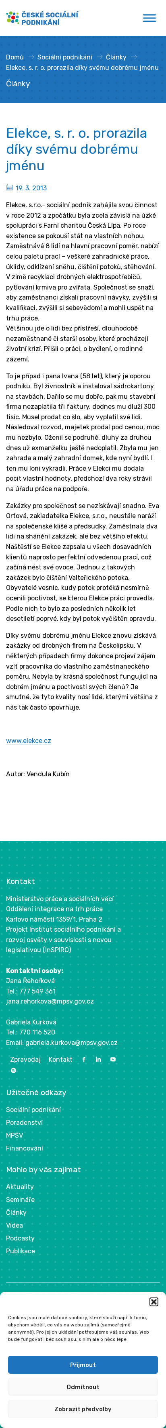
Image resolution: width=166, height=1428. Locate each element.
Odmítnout (83, 1387)
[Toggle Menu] (149, 18)
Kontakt (61, 1059)
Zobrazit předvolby (83, 1409)
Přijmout (83, 1365)
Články (116, 57)
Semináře (20, 1200)
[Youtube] (113, 1059)
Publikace (20, 1251)
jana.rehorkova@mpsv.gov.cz (50, 1001)
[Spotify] (13, 1070)
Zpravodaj (25, 1059)
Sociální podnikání (64, 57)
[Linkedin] (98, 1059)
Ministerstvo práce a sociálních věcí (60, 899)
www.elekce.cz (28, 741)
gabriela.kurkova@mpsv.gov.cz (71, 1043)
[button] (154, 1302)
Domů (15, 57)
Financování (24, 1148)
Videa (14, 1225)
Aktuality (20, 1187)
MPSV (14, 1135)
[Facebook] (84, 1059)
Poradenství (24, 1122)
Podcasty (20, 1238)
